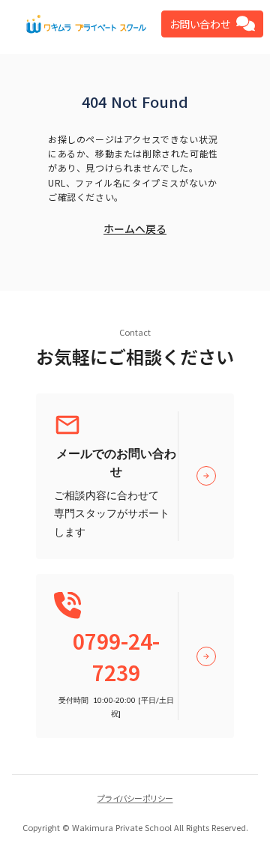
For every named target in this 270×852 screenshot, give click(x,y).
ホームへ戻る (135, 229)
